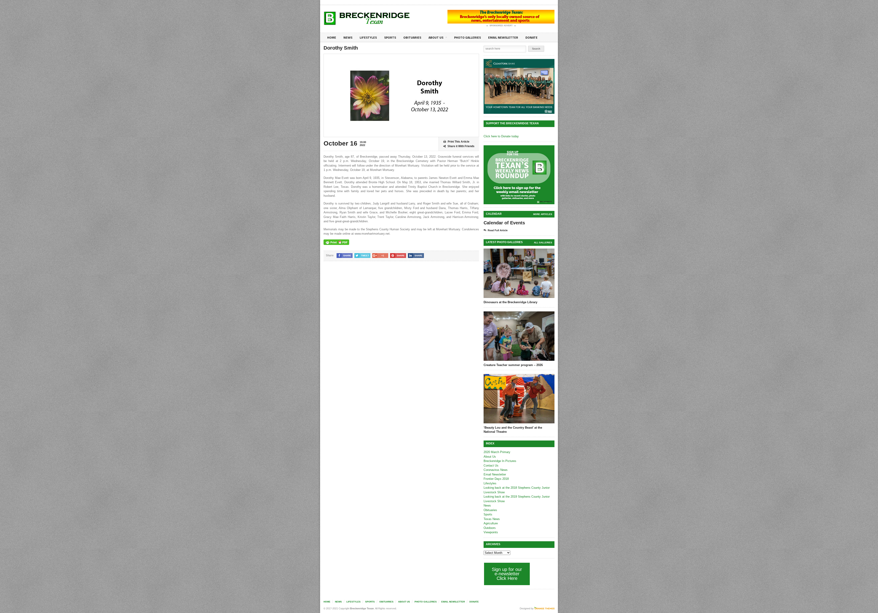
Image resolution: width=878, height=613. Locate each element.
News (347, 37)
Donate (531, 37)
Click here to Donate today (501, 136)
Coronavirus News (496, 470)
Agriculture (491, 523)
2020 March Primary (497, 452)
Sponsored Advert (501, 25)
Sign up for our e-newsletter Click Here (507, 574)
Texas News (492, 519)
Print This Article (458, 141)
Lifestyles (368, 37)
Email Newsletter (503, 37)
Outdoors (490, 528)
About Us (435, 37)
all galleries (543, 242)
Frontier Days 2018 (496, 478)
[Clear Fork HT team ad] (519, 86)
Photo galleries (467, 37)
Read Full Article (498, 230)
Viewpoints (491, 532)
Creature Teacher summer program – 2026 (513, 365)
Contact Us (491, 465)
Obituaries (412, 37)
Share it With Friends (460, 146)
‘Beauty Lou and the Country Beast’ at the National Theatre (513, 429)
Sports (390, 37)
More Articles (542, 214)
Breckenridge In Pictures (500, 461)
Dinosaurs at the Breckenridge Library (510, 302)
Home (331, 37)
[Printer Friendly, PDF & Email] (336, 242)
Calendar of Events (504, 222)
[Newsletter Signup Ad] (519, 174)
